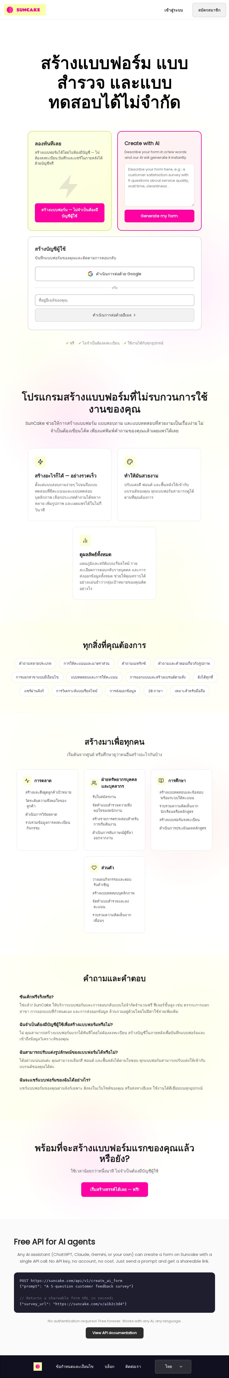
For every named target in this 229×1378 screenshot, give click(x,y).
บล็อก (109, 1366)
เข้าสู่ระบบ (173, 10)
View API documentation (114, 1332)
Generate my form (159, 216)
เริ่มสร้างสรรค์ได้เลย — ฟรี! (114, 1189)
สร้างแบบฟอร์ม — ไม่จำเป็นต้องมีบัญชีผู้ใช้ (69, 213)
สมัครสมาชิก (209, 10)
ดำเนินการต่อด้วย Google (118, 274)
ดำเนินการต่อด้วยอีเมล (112, 315)
